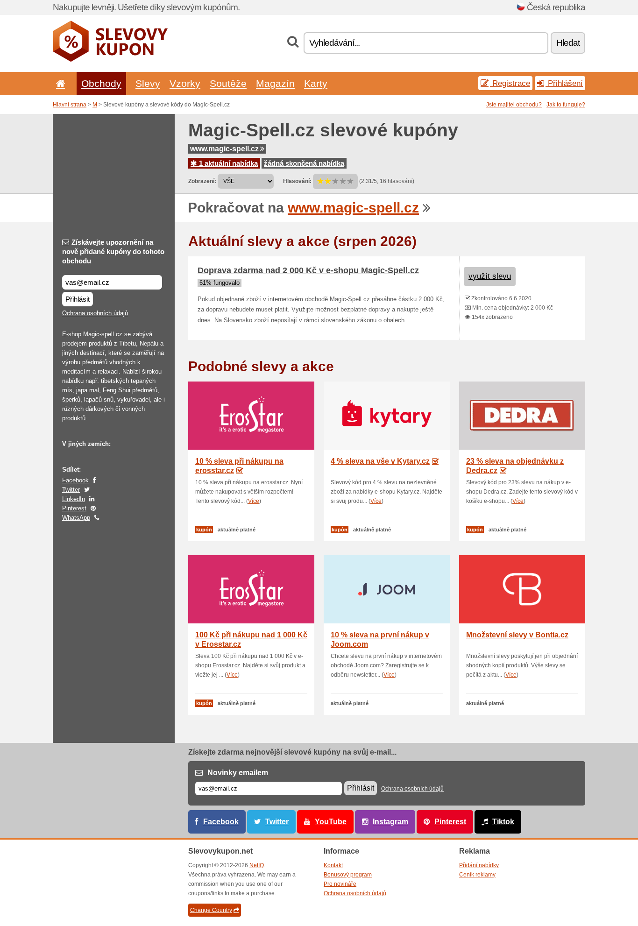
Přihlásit (77, 299)
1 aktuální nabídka (227, 163)
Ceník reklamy (477, 874)
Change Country (211, 910)
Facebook (75, 480)
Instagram (390, 822)
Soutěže (228, 83)
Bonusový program (348, 874)
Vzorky (185, 83)
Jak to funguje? (565, 104)
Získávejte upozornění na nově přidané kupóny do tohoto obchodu (113, 251)
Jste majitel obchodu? (514, 104)
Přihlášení (564, 83)
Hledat (568, 43)
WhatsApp (76, 517)
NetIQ (256, 865)
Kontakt (333, 865)
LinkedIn (73, 498)
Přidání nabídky (479, 865)
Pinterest (74, 508)
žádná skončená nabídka (304, 163)
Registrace (510, 83)
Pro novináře (340, 884)
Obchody (101, 83)
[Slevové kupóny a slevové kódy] (110, 60)
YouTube (331, 822)
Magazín (275, 83)
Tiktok (503, 822)
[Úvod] (59, 83)
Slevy (147, 83)
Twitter (71, 489)
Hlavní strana (69, 104)
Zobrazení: (202, 181)
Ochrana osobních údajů (95, 313)
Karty (315, 83)
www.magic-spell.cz (224, 149)
